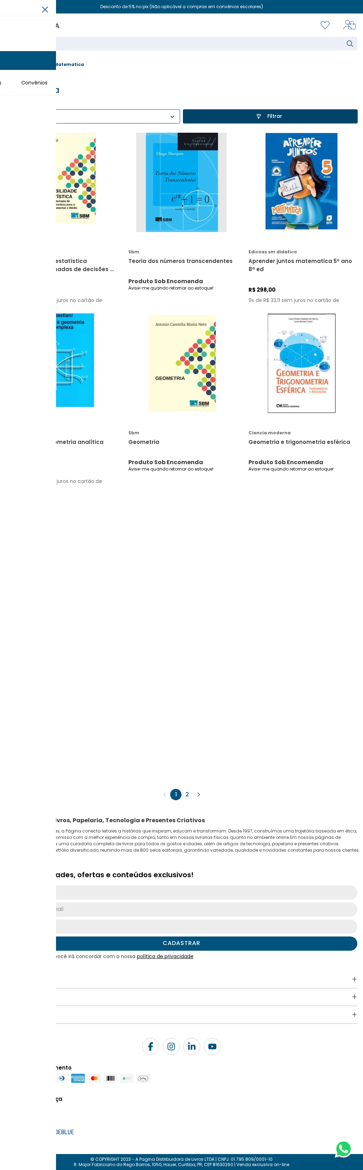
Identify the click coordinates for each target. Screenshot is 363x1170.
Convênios (34, 82)
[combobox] (181, 43)
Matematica (69, 64)
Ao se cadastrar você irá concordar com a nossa (104, 956)
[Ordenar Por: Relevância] (92, 116)
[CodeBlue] (56, 1131)
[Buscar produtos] (351, 43)
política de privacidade (165, 956)
